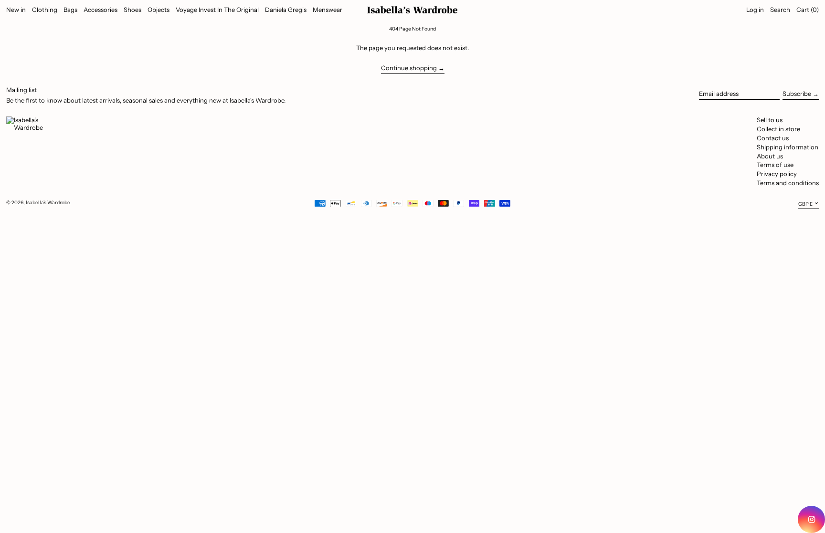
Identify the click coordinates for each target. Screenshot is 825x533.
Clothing (44, 9)
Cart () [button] (807, 9)
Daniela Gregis (286, 9)
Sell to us (770, 120)
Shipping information (787, 147)
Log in (755, 9)
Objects (158, 9)
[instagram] (811, 519)
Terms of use (775, 164)
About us (770, 156)
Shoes (132, 9)
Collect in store (778, 129)
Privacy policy (777, 174)
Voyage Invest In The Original (217, 9)
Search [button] (780, 9)
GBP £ (805, 204)
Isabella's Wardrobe (48, 202)
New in (16, 9)
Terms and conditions (788, 183)
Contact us (773, 138)
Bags (70, 9)
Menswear (327, 9)
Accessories (100, 9)
